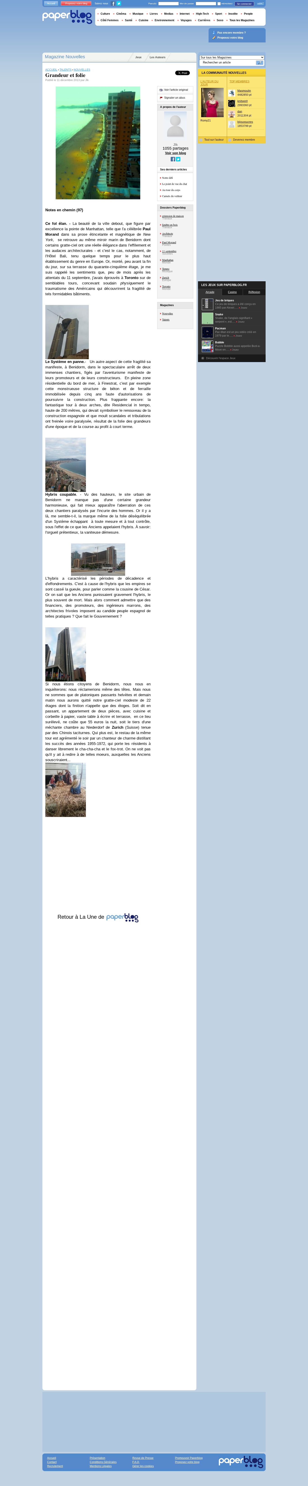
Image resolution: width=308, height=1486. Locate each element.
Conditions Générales (103, 1462)
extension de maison (173, 216)
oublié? (260, 3)
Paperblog (67, 17)
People (248, 13)
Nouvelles (167, 313)
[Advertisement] (98, 1152)
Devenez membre (244, 139)
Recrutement (55, 1466)
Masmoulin (244, 90)
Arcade (210, 292)
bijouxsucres (245, 121)
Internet (185, 13)
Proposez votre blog (76, 3)
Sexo (220, 20)
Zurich (165, 277)
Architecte (167, 233)
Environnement (164, 20)
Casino (232, 292)
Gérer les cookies (143, 1466)
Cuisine (143, 20)
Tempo (165, 268)
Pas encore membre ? (231, 32)
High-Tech (202, 13)
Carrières (204, 20)
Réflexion (254, 292)
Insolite (233, 13)
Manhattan (167, 260)
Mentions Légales (101, 1466)
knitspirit (242, 101)
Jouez (244, 307)
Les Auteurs (157, 57)
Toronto (166, 286)
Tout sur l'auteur (214, 139)
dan (239, 111)
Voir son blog (175, 153)
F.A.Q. (136, 1462)
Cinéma (121, 13)
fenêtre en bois (170, 224)
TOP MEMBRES (239, 81)
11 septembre (169, 251)
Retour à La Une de (81, 917)
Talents (166, 319)
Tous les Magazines (242, 20)
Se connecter (244, 3)
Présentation (97, 1458)
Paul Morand (169, 242)
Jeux (138, 57)
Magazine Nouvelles (65, 56)
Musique (138, 13)
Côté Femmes (110, 20)
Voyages (186, 20)
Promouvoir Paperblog (189, 1458)
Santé (128, 20)
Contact (52, 1462)
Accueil (51, 3)
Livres (154, 13)
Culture (105, 13)
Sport (218, 13)
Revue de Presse (143, 1458)
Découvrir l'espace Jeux (220, 358)
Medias (168, 13)
